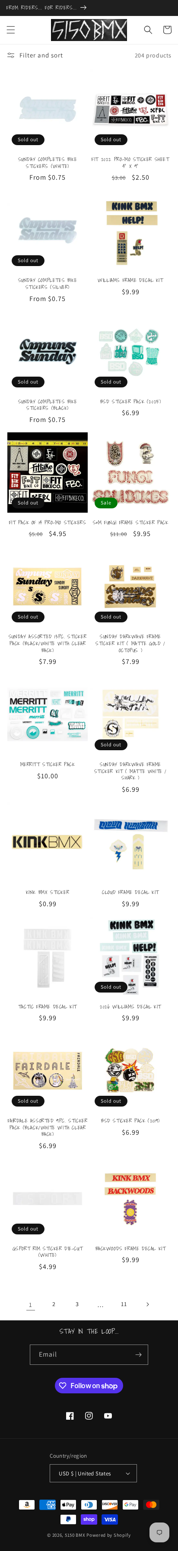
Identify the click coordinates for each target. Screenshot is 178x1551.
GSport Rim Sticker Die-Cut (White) (48, 1252)
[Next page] (147, 1304)
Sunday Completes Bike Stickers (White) (47, 162)
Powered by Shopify (108, 1535)
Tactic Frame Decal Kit (47, 1006)
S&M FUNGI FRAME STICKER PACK (130, 522)
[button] (10, 29)
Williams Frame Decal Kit (130, 280)
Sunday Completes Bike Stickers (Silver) (47, 283)
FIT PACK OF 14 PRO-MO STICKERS (47, 522)
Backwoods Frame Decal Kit (130, 1248)
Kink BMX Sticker (48, 892)
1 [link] (30, 1304)
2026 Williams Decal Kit (130, 1006)
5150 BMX (75, 1535)
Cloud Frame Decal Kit (130, 892)
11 (124, 1304)
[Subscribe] (138, 1355)
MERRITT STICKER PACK (47, 764)
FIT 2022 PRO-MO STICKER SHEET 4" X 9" (130, 162)
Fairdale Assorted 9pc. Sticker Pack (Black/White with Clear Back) (48, 1127)
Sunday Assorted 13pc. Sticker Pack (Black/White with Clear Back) (47, 643)
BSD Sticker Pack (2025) (130, 401)
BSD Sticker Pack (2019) (130, 1120)
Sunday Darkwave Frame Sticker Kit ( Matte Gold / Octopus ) (130, 643)
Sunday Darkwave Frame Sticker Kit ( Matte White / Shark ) (130, 771)
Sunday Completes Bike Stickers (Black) (47, 405)
